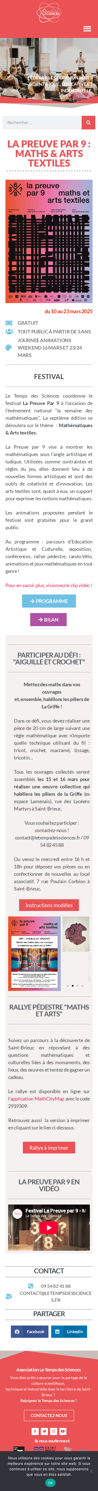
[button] (87, 28)
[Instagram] (53, 1431)
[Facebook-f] (35, 1431)
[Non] (91, 1471)
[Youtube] (62, 1431)
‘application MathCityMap (37, 1099)
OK (50, 1483)
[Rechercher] (88, 122)
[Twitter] (44, 1431)
